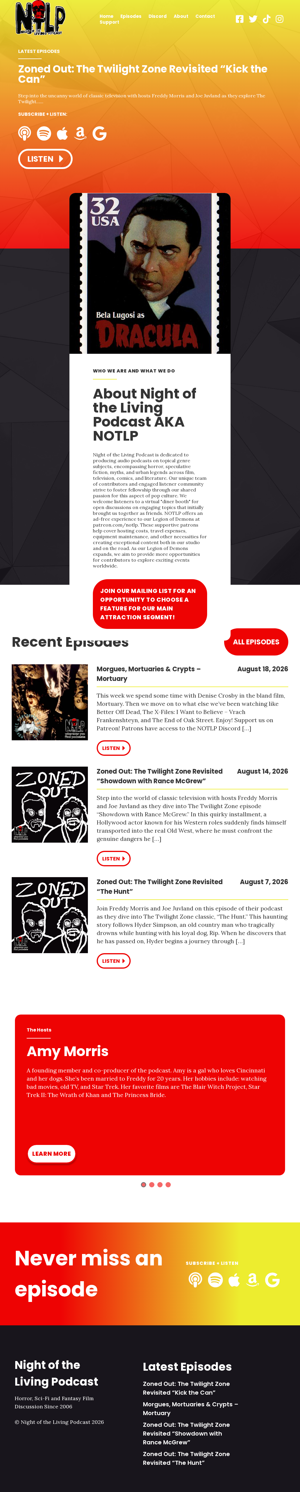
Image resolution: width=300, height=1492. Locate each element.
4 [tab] (168, 1184)
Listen (41, 158)
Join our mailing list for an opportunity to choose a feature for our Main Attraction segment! (148, 604)
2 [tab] (151, 1184)
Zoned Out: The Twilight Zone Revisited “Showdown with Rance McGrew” (186, 1433)
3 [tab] (160, 1184)
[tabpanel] (150, 117)
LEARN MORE (51, 1154)
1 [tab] (143, 1184)
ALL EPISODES (256, 642)
